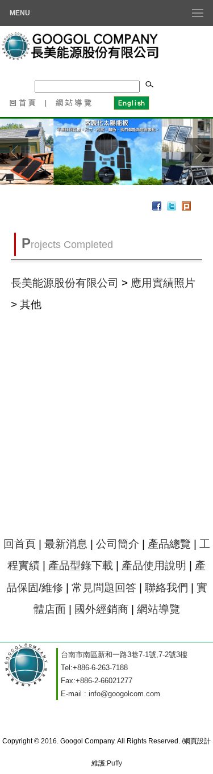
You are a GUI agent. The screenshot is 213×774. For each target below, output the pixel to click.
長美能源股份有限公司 (65, 283)
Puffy (114, 763)
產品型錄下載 (80, 565)
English (131, 102)
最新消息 (65, 544)
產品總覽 (169, 544)
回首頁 (22, 102)
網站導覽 (74, 102)
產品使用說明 (154, 565)
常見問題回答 (104, 588)
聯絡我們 (166, 588)
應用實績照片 (163, 283)
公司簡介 (117, 544)
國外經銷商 (101, 609)
